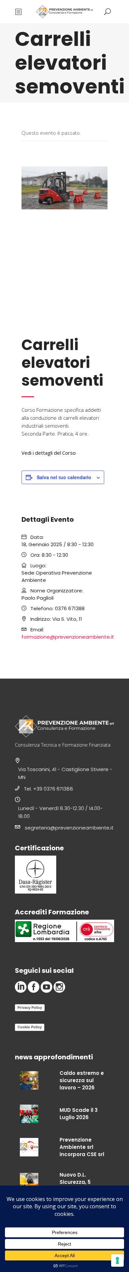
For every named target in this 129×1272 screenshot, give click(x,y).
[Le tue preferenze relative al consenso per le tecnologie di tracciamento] (117, 1260)
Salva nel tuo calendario (64, 477)
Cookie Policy (30, 1027)
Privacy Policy (30, 1007)
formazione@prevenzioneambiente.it (68, 636)
